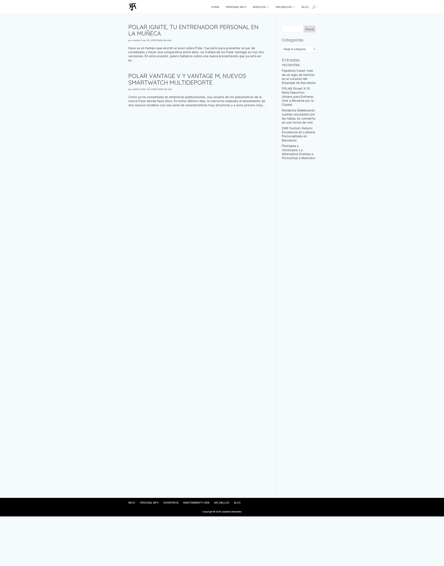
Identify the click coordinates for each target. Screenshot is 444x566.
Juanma (136, 40)
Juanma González (232, 511)
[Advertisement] (299, 217)
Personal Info (236, 7)
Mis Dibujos (284, 7)
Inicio (131, 502)
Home (215, 7)
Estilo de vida (164, 40)
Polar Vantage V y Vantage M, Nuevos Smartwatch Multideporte (187, 79)
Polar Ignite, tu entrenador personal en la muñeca (193, 30)
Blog (305, 7)
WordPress (171, 502)
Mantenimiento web (196, 502)
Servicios (259, 7)
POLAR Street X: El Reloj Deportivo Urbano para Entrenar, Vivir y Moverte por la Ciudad (298, 97)
